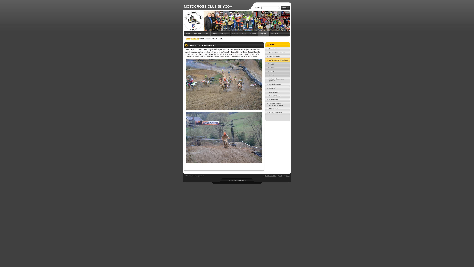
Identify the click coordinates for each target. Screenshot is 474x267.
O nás (215, 33)
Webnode (243, 180)
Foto (244, 33)
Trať (207, 33)
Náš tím (235, 33)
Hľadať (285, 8)
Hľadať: (258, 7)
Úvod (188, 33)
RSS (280, 176)
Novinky (253, 33)
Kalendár (224, 33)
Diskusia (274, 33)
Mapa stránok (270, 176)
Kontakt (197, 33)
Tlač (287, 176)
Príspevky (263, 33)
